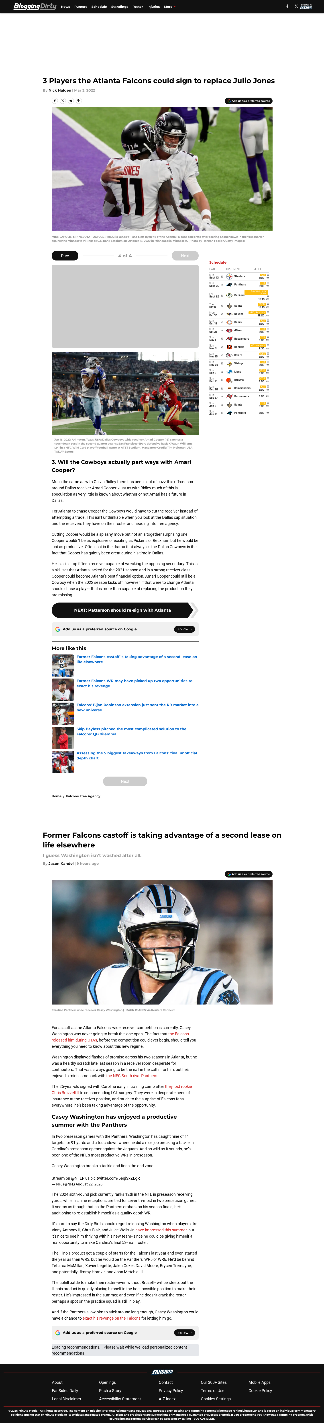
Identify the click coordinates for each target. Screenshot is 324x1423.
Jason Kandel (61, 863)
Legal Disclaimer (66, 1398)
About (57, 1382)
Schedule (99, 7)
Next (185, 255)
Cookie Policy (260, 1390)
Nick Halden (60, 90)
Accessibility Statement (120, 1398)
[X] (296, 6)
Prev (65, 255)
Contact (166, 1382)
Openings (107, 1382)
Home (56, 796)
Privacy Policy (171, 1390)
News (65, 7)
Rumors (80, 7)
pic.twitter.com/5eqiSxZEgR (115, 1178)
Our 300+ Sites (214, 1382)
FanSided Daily (65, 1390)
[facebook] (287, 6)
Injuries (153, 7)
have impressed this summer (161, 1230)
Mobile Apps (260, 1382)
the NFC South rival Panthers (131, 1075)
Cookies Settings (216, 1398)
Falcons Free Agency (83, 796)
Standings (119, 7)
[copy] (79, 101)
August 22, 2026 (89, 1184)
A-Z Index (167, 1398)
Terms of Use (212, 1390)
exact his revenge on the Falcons (112, 1318)
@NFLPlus (80, 1178)
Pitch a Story (110, 1390)
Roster (137, 7)
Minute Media (27, 1410)
